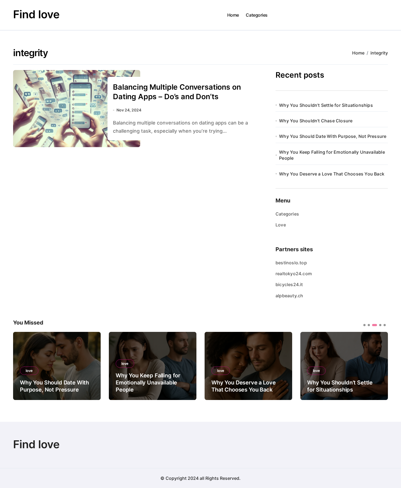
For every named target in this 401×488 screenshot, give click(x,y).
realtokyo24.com (294, 273)
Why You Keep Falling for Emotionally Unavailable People (332, 155)
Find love (36, 14)
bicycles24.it (289, 284)
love (29, 370)
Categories (256, 15)
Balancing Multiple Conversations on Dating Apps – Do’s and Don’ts (177, 92)
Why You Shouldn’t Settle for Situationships (326, 105)
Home (233, 15)
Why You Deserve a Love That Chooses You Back (331, 174)
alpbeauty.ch (289, 295)
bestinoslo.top (291, 262)
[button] (379, 365)
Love (281, 225)
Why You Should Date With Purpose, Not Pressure (332, 136)
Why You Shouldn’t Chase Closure (315, 120)
